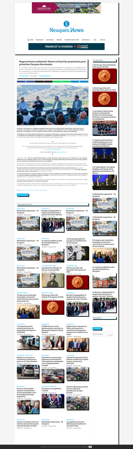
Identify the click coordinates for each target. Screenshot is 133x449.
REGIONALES (40, 40)
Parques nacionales (33, 190)
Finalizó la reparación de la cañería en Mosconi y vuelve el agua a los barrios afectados (77, 360)
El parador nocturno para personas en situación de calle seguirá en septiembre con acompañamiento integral (52, 361)
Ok (90, 446)
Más (95, 40)
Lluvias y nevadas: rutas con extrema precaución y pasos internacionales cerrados (28, 424)
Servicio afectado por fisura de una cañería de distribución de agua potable (77, 390)
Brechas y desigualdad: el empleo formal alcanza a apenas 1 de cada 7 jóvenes (51, 213)
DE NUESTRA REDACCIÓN (72, 40)
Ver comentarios (23, 195)
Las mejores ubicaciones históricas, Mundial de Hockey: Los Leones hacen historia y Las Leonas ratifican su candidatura (104, 115)
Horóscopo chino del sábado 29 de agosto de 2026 (53, 296)
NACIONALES (50, 40)
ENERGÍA (59, 40)
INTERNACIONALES (22, 293)
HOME (31, 40)
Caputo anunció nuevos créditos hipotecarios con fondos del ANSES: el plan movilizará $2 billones (102, 143)
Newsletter (97, 318)
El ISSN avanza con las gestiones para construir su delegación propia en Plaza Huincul (52, 329)
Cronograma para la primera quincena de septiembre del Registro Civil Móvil (26, 329)
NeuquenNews (45, 76)
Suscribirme (97, 328)
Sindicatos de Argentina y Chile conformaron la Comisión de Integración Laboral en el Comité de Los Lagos (77, 330)
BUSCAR (103, 40)
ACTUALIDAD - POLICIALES (25, 355)
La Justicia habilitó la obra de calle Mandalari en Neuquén (52, 243)
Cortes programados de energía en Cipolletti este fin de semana (76, 241)
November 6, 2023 (61, 152)
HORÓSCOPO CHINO (72, 265)
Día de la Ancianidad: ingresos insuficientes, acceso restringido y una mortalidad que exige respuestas (26, 393)
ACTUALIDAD (85, 40)
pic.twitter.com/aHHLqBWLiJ (53, 149)
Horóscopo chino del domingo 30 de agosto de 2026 (76, 270)
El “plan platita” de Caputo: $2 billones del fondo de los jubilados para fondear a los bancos (103, 170)
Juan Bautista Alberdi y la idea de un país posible (52, 269)
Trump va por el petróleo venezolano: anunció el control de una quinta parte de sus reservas (28, 298)
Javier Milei (24, 190)
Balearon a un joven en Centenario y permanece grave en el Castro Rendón (27, 359)
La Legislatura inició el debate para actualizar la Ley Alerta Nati (76, 424)
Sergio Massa (43, 190)
